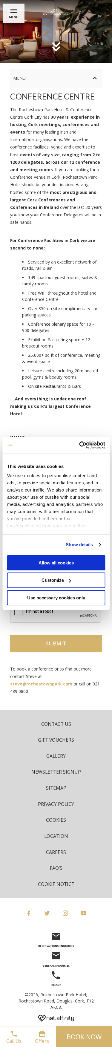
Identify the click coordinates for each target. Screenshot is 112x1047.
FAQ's (56, 868)
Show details (79, 544)
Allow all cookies (56, 562)
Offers (42, 1041)
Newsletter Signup (56, 772)
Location (56, 836)
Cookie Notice (56, 884)
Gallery (56, 756)
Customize (53, 580)
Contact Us (56, 724)
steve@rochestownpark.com (41, 684)
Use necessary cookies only (56, 597)
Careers (56, 852)
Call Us (14, 1041)
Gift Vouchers (56, 740)
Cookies (56, 820)
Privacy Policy (56, 804)
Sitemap (56, 788)
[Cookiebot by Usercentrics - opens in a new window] (79, 445)
